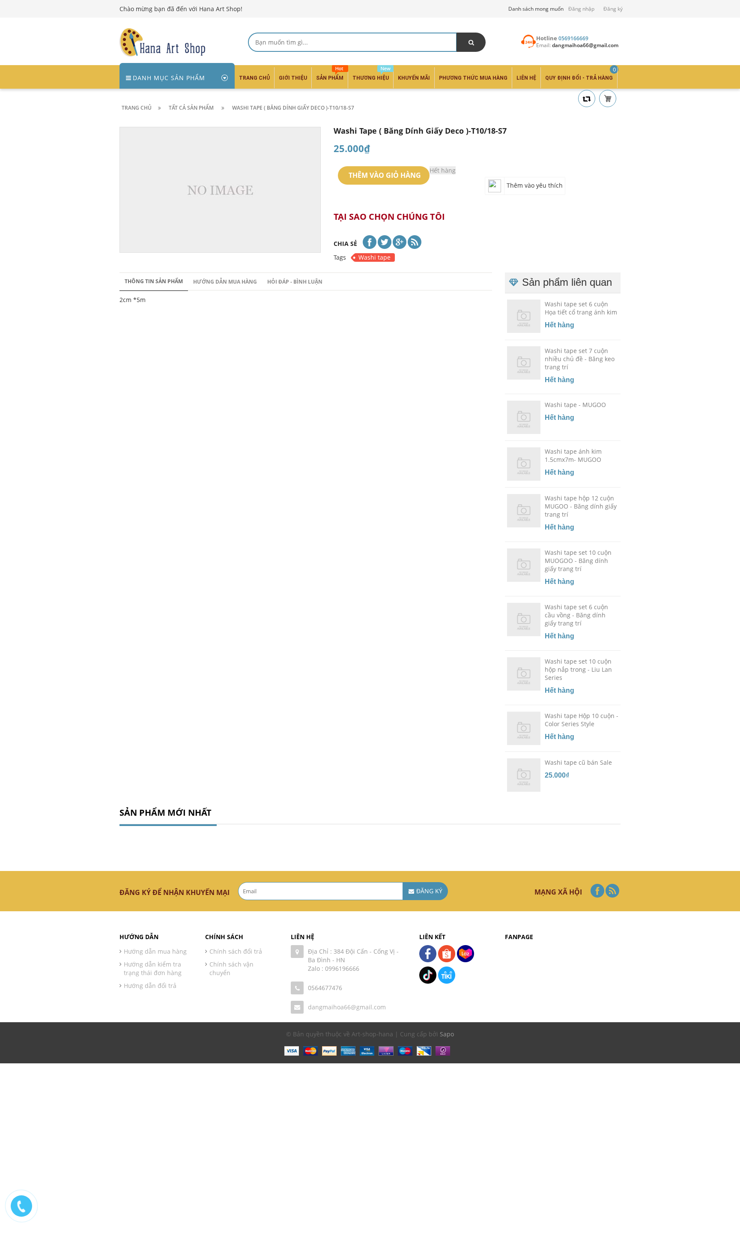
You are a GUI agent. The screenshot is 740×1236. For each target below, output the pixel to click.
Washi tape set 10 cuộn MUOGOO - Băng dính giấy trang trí (578, 560)
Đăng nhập (581, 8)
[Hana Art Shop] (162, 42)
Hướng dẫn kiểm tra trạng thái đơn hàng (153, 968)
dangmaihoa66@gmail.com (347, 1007)
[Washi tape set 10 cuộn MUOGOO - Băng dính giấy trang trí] (523, 564)
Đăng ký (613, 8)
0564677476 (325, 988)
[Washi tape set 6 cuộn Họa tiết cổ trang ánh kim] (523, 315)
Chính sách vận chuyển (231, 968)
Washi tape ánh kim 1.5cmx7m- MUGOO (573, 455)
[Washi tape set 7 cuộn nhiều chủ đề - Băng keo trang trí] (523, 362)
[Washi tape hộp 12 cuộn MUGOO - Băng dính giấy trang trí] (523, 510)
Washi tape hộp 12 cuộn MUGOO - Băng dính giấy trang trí (581, 506)
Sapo (447, 1034)
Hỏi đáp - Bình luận (294, 281)
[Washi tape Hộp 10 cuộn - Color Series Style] (523, 727)
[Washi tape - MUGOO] (523, 416)
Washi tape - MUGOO (575, 405)
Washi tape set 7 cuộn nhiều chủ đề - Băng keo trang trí (580, 358)
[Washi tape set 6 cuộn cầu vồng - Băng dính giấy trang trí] (523, 619)
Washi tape (374, 257)
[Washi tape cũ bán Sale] (523, 774)
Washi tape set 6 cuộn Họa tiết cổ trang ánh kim (581, 307)
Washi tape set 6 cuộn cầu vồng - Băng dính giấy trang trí (576, 615)
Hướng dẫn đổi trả (150, 986)
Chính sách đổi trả (235, 951)
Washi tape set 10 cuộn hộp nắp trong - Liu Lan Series (578, 669)
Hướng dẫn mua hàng (225, 281)
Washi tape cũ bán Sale (578, 762)
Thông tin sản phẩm (154, 281)
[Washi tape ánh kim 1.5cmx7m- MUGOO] (523, 463)
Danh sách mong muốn (536, 8)
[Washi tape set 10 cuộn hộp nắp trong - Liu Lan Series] (523, 673)
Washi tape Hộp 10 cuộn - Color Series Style (581, 720)
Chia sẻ (345, 243)
